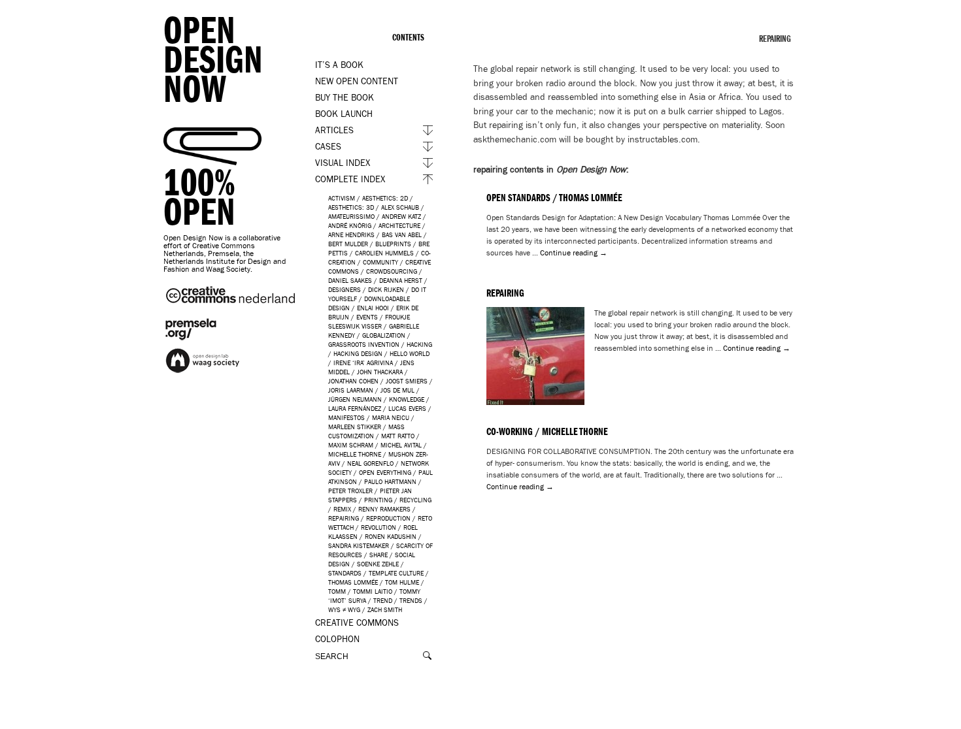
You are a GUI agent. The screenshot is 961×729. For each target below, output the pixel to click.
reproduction (388, 518)
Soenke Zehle (378, 564)
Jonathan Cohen (353, 381)
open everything (385, 472)
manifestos (346, 417)
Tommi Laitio (372, 591)
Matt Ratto (397, 436)
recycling (415, 500)
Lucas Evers (407, 408)
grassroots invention (363, 344)
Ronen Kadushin (390, 536)
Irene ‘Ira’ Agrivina (363, 362)
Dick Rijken (386, 289)
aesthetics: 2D (385, 198)
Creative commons (357, 623)
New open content (356, 81)
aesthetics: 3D (351, 207)
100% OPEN (199, 198)
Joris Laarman (350, 390)
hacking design (357, 353)
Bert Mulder (348, 244)
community (380, 262)
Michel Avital (401, 445)
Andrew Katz (401, 216)
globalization (383, 335)
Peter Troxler (350, 490)
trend (382, 600)
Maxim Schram (350, 445)
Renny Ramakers (384, 509)
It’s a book (339, 65)
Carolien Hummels (384, 253)
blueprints (393, 244)
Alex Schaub (400, 207)
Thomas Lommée (353, 582)
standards (345, 573)
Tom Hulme (402, 582)
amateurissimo (351, 216)
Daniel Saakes (350, 280)
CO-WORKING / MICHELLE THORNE (547, 432)
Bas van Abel (402, 234)
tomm (337, 591)
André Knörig (349, 225)
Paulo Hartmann (390, 481)
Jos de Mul (397, 390)
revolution (378, 527)
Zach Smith (384, 609)
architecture (399, 225)
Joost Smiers (407, 381)
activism (341, 198)
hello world (410, 353)
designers (344, 289)
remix (342, 509)
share (378, 555)
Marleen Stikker (354, 426)
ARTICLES (334, 130)
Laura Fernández (354, 408)
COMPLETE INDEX (350, 179)
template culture (396, 573)
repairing (343, 518)
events (367, 317)
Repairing (505, 293)
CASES (328, 147)
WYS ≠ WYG (344, 609)
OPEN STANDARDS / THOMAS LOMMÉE (554, 198)
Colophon (337, 639)
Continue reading (573, 252)
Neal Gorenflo (370, 463)
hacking (419, 344)
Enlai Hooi (373, 308)
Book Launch (344, 114)
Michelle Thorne (354, 454)
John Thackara (380, 372)
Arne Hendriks (351, 234)
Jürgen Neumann (355, 399)
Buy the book (344, 98)
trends (410, 600)
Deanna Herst (400, 280)
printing (378, 500)
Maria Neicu (390, 417)
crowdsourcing (391, 271)
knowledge (406, 399)
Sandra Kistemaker (358, 545)
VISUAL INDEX (342, 163)
